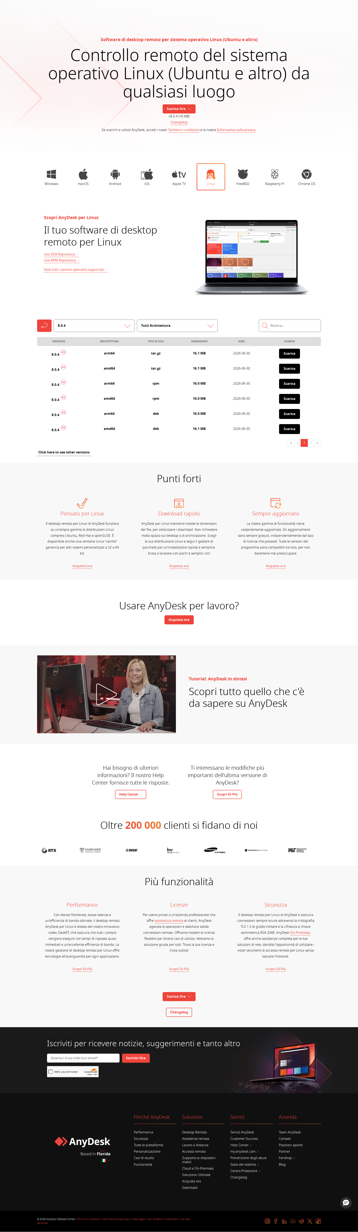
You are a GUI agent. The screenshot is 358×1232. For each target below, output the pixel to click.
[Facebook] (275, 1221)
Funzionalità (143, 1164)
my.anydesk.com (242, 1151)
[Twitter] (309, 1221)
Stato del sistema (243, 1164)
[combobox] (106, 1161)
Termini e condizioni (184, 130)
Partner (284, 1151)
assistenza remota (169, 920)
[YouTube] (292, 1221)
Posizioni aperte (291, 1145)
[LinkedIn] (284, 1221)
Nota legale (138, 1219)
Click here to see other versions (64, 452)
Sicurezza (141, 1138)
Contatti (285, 1138)
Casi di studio (144, 1158)
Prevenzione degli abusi (248, 1158)
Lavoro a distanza (195, 1145)
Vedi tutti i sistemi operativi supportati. (74, 269)
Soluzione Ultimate (196, 1174)
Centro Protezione (243, 1171)
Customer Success (244, 1138)
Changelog (179, 122)
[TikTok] (318, 1221)
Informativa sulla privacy (236, 130)
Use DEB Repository (60, 254)
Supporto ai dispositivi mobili (198, 1160)
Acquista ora (82, 566)
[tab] (51, 176)
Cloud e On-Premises (198, 1168)
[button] (346, 1203)
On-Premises (300, 932)
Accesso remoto (194, 1151)
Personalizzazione (147, 1151)
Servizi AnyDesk (242, 1132)
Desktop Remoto (194, 1132)
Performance (143, 1132)
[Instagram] (267, 1221)
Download (189, 1187)
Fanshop (285, 1158)
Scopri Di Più (82, 969)
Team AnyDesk (290, 1132)
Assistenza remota (195, 1138)
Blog (282, 1164)
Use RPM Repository (60, 260)
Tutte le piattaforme (148, 1145)
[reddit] (301, 1221)
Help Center (239, 1145)
